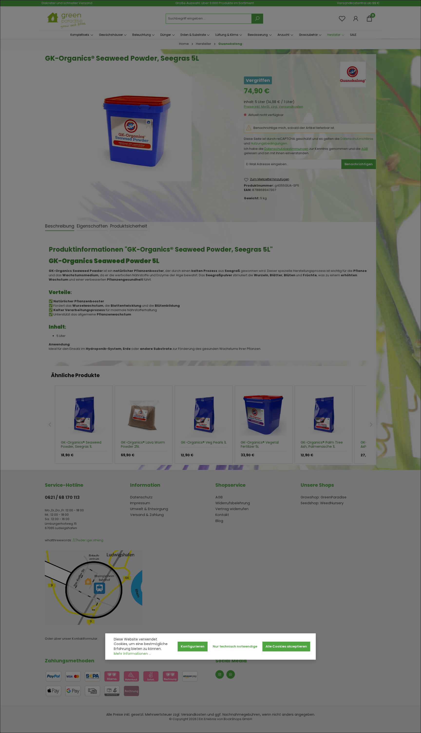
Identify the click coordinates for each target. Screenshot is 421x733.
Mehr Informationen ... (132, 653)
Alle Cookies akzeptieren (286, 646)
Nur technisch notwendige (235, 646)
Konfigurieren (192, 646)
